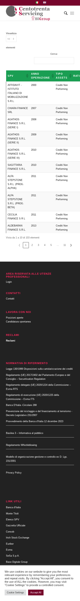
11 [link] (64, 245)
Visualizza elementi (11, 40)
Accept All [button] (35, 592)
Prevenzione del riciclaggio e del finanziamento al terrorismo (38, 411)
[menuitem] (37, 2)
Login (9, 281)
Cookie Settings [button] (15, 592)
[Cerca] (64, 13)
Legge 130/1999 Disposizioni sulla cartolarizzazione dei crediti (39, 368)
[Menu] (72, 13)
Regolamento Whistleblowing (21, 445)
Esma (9, 549)
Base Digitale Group (17, 561)
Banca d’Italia (13, 507)
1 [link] (25, 245)
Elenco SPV (12, 519)
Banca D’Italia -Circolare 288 (21, 405)
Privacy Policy (14, 472)
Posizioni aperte (14, 317)
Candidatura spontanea (18, 321)
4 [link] (44, 245)
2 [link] (32, 245)
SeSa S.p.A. (13, 555)
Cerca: (54, 54)
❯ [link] (71, 245)
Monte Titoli (12, 513)
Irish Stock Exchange (17, 537)
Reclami (10, 340)
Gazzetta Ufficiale (15, 525)
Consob (10, 531)
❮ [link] (19, 245)
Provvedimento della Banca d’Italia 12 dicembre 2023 (34, 421)
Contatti (10, 298)
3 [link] (38, 245)
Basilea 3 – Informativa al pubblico (24, 433)
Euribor (10, 543)
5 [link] (51, 245)
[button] (27, 76)
